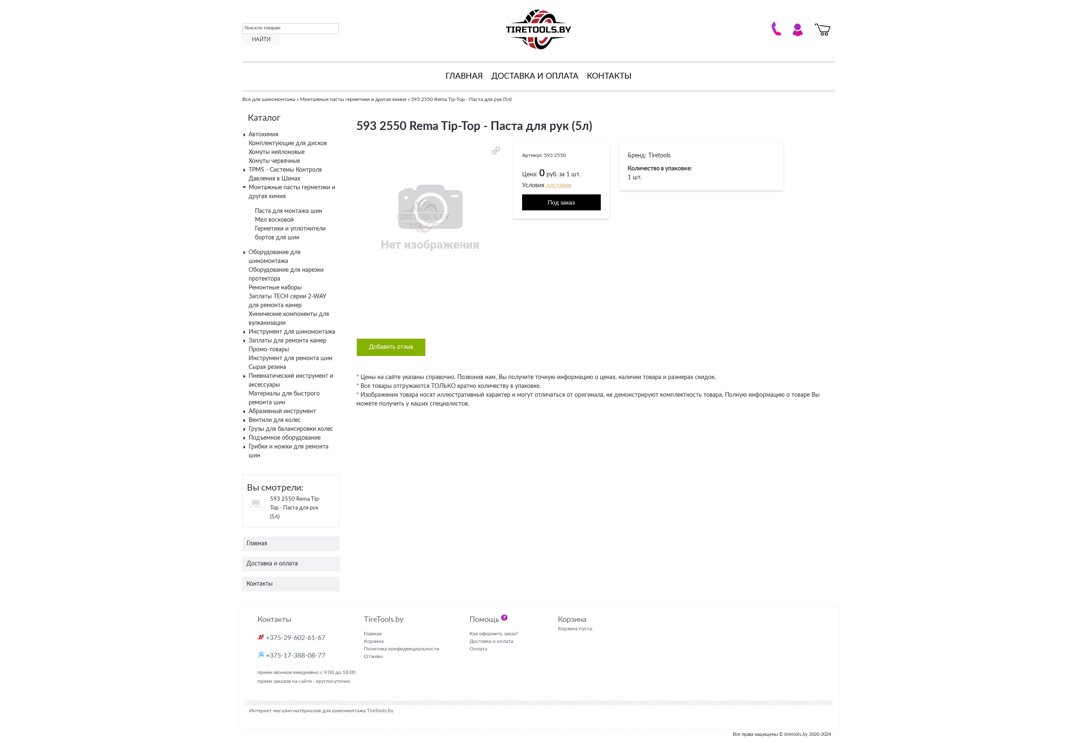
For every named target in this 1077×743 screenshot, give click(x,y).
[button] (496, 150)
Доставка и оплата (534, 76)
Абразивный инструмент (282, 411)
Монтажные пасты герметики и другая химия (353, 99)
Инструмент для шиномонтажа (292, 332)
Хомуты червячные (274, 161)
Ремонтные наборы (275, 288)
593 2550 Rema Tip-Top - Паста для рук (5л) (295, 508)
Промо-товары (269, 350)
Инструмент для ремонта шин (290, 358)
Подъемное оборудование (285, 438)
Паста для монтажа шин (288, 211)
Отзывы (373, 656)
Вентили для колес (275, 420)
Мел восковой (274, 220)
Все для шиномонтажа (268, 99)
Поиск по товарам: (262, 28)
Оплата (478, 648)
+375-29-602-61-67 (295, 637)
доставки (558, 185)
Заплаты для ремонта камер (287, 341)
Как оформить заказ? (494, 633)
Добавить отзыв (391, 347)
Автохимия (264, 135)
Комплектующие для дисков (288, 143)
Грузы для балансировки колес (291, 429)
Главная (464, 76)
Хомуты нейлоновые (277, 152)
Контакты (609, 76)
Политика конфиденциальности (401, 648)
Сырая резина (267, 367)
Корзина (374, 641)
